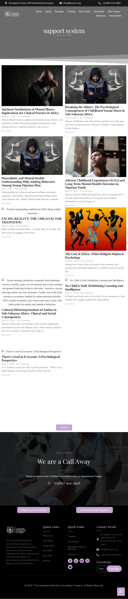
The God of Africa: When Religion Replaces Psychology (94, 255)
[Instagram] (87, 561)
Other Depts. (114, 11)
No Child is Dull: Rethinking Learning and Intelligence (94, 287)
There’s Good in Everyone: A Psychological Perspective (31, 358)
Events (46, 560)
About (48, 11)
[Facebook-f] (70, 561)
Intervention (115, 16)
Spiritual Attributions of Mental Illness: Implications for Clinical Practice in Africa (30, 111)
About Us (47, 535)
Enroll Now (73, 541)
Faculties (59, 11)
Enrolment (99, 11)
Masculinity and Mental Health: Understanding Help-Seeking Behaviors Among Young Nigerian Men (28, 181)
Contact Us (73, 554)
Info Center (84, 11)
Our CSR (47, 550)
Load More (64, 427)
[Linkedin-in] (81, 561)
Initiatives (101, 16)
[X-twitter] (76, 561)
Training (71, 11)
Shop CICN (48, 545)
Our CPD (47, 555)
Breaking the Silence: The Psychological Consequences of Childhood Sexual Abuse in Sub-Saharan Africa (95, 110)
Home (39, 11)
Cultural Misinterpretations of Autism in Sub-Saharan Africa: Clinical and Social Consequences (29, 313)
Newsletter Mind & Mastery (77, 548)
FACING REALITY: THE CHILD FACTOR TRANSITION (32, 220)
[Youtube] (70, 567)
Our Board (48, 540)
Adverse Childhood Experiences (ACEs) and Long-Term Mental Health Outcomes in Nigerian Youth (95, 184)
